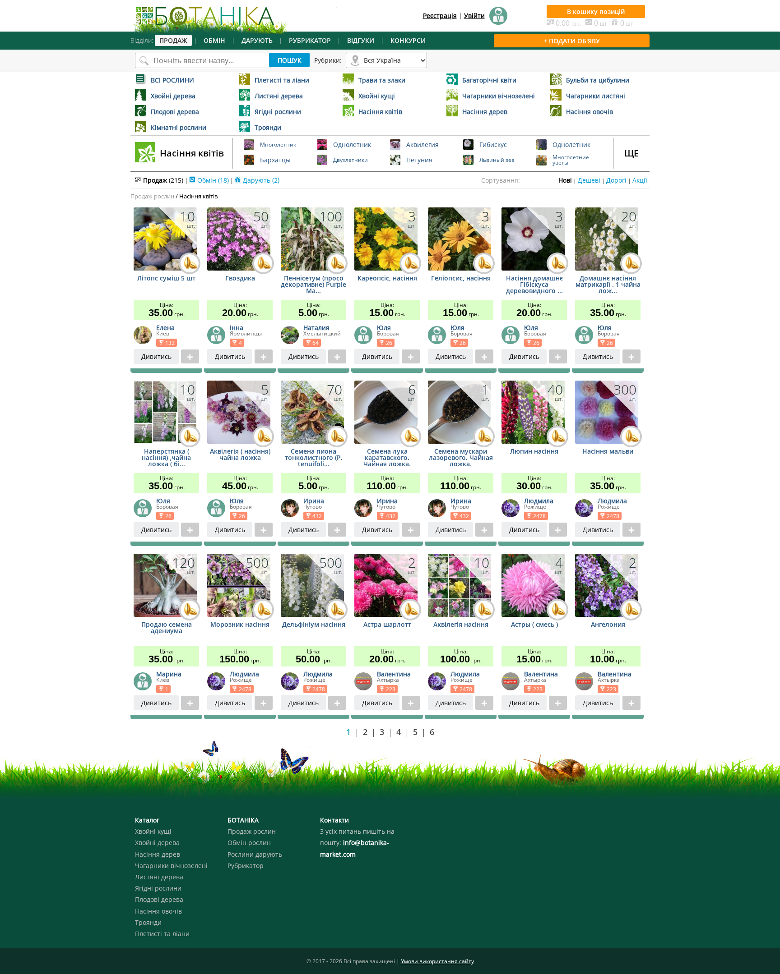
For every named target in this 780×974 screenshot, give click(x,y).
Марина (168, 674)
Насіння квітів (192, 153)
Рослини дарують (255, 854)
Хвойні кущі (153, 831)
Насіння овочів (158, 911)
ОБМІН (214, 40)
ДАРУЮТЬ (257, 40)
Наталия (316, 327)
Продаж (162, 180)
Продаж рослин (152, 196)
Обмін (212, 180)
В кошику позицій (596, 11)
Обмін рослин (249, 842)
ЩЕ (631, 153)
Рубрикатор (246, 865)
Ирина (313, 500)
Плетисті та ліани (162, 933)
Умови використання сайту (437, 961)
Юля (384, 327)
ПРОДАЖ (173, 40)
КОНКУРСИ (408, 40)
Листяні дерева (159, 877)
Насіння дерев (157, 854)
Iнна (236, 327)
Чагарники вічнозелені (171, 865)
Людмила (538, 500)
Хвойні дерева (157, 842)
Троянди (148, 922)
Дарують (260, 180)
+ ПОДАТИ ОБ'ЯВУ (571, 41)
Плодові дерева (159, 899)
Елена (165, 327)
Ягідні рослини (158, 888)
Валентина (394, 674)
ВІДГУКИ (360, 40)
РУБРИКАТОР (310, 40)
